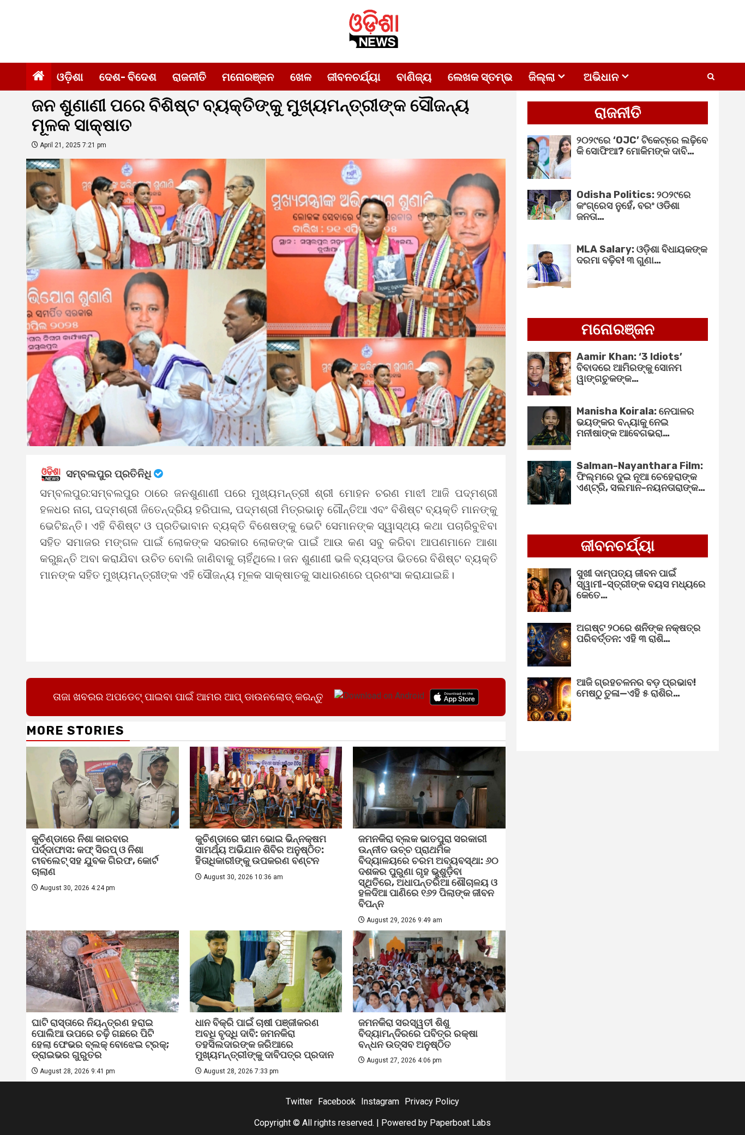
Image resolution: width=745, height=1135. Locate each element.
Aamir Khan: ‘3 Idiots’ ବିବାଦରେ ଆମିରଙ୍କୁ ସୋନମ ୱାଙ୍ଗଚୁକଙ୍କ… (629, 368)
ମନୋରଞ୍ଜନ (248, 76)
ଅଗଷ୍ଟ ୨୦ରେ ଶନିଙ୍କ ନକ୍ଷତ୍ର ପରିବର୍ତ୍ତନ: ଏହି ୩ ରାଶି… (638, 633)
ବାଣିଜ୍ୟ (414, 76)
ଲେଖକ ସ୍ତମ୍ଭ (480, 76)
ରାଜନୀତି (189, 76)
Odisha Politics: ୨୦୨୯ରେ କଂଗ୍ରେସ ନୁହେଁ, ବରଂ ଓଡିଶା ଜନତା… (633, 206)
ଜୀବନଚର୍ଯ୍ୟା (354, 76)
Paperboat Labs (460, 1123)
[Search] (711, 77)
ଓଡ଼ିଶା (70, 76)
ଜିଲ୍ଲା (541, 76)
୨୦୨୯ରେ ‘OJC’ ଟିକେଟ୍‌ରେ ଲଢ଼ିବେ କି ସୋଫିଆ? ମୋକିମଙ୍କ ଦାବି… (642, 145)
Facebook (337, 1101)
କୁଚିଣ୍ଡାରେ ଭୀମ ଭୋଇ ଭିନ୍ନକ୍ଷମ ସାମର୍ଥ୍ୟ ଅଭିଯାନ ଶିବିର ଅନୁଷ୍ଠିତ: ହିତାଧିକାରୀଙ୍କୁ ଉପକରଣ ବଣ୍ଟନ (260, 850)
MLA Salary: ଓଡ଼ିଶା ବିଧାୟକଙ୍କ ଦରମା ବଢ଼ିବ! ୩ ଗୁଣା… (641, 254)
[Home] (39, 77)
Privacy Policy (432, 1101)
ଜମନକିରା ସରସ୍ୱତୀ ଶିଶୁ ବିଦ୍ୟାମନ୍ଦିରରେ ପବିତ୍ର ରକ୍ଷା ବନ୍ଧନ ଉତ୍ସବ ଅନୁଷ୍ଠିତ (418, 1033)
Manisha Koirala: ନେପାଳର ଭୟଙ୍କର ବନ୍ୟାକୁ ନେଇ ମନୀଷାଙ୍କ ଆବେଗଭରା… (635, 422)
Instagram (380, 1101)
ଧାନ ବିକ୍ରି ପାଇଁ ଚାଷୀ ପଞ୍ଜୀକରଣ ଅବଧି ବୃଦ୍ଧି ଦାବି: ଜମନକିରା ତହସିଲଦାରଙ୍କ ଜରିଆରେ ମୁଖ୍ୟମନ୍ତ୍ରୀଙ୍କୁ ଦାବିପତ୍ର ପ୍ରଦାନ (264, 1039)
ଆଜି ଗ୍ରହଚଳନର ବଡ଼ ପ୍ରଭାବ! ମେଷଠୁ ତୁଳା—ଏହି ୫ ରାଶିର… (636, 687)
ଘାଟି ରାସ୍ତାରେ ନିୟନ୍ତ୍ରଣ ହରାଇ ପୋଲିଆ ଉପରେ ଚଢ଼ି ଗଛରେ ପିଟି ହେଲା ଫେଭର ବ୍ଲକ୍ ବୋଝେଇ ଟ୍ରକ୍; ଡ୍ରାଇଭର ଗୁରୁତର (100, 1039)
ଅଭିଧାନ (601, 76)
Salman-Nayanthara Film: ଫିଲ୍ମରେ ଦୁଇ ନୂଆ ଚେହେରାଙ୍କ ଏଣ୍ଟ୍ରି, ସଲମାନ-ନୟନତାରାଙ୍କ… (640, 477)
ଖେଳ (300, 76)
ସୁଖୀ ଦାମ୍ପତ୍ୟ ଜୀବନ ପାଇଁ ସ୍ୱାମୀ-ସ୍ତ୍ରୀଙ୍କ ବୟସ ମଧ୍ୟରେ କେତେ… (641, 584)
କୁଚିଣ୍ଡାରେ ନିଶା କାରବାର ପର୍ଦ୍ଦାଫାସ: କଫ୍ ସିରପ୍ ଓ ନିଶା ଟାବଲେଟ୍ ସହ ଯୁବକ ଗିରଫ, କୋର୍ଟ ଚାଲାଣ (95, 855)
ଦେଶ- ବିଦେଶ (128, 76)
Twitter (299, 1101)
